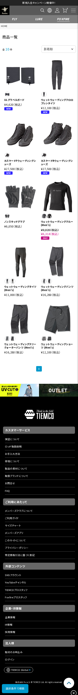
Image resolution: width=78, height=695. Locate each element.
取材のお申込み (14, 652)
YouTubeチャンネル (15, 582)
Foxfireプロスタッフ (16, 597)
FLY (14, 19)
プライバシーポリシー (16, 547)
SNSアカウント (13, 575)
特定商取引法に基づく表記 (20, 555)
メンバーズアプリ (14, 533)
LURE (39, 19)
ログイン (9, 659)
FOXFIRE (63, 19)
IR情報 (8, 624)
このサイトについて (15, 540)
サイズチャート (13, 525)
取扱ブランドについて (16, 476)
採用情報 (10, 632)
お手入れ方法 (12, 454)
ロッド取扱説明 (13, 446)
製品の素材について (16, 468)
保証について (12, 439)
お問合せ (10, 483)
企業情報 (10, 617)
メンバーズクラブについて (19, 511)
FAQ (7, 491)
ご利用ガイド (12, 518)
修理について (12, 461)
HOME (4, 26)
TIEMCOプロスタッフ (16, 590)
